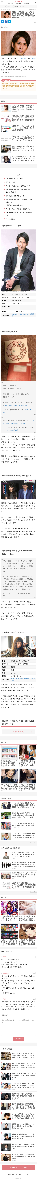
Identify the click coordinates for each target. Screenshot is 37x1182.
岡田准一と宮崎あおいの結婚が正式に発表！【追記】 (19, 191)
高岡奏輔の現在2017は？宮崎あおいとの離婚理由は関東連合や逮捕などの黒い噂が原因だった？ (18, 86)
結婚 (34, 58)
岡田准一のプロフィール (14, 178)
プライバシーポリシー (23, 1174)
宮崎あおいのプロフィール (15, 196)
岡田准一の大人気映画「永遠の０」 (18, 209)
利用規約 (14, 1174)
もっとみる (33, 842)
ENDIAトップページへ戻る (18, 1167)
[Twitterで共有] (2, 21)
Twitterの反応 (10, 219)
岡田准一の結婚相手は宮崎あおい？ (18, 186)
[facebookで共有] (6, 21)
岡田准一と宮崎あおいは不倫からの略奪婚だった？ (19, 201)
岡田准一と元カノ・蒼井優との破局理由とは (19, 214)
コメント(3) (33, 22)
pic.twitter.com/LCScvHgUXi (16, 405)
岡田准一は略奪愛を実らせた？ (18, 205)
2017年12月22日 (13, 430)
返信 (34, 957)
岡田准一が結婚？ (12, 182)
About (9, 1174)
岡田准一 (24, 58)
